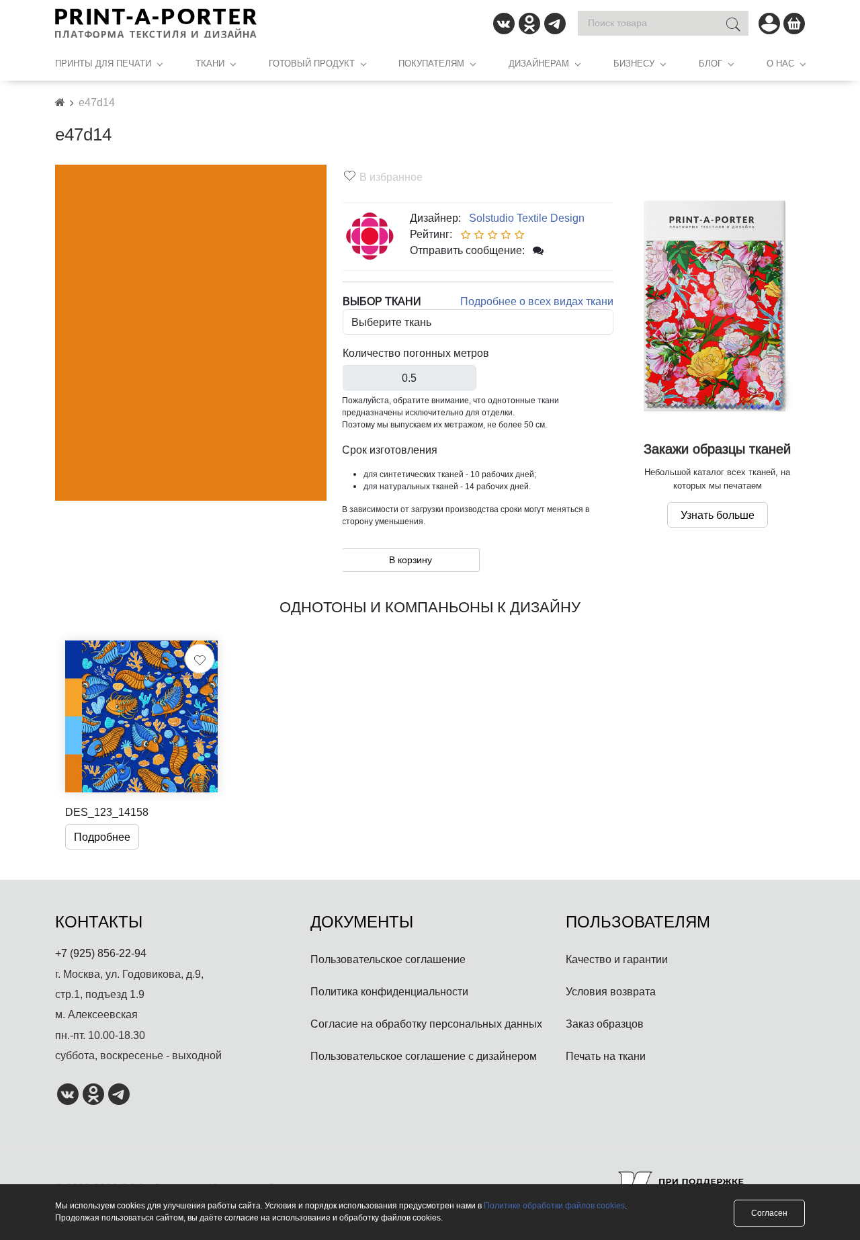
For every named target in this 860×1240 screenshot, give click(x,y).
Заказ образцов (605, 1024)
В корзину (410, 559)
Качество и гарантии (617, 959)
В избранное (391, 177)
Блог (710, 63)
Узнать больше (718, 515)
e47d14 (97, 102)
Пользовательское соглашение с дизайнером (423, 1056)
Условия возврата (611, 991)
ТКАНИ (210, 63)
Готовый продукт (312, 63)
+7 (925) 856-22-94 (100, 953)
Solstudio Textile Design (524, 218)
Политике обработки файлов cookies (554, 1205)
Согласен (769, 1213)
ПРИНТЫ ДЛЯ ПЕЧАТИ (103, 63)
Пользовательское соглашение (388, 959)
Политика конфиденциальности (389, 991)
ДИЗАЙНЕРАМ (539, 63)
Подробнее (102, 837)
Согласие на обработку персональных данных (426, 1024)
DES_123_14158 (106, 812)
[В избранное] (199, 658)
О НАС (780, 63)
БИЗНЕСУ (633, 63)
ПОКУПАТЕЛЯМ (431, 63)
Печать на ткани (606, 1056)
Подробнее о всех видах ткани (536, 301)
